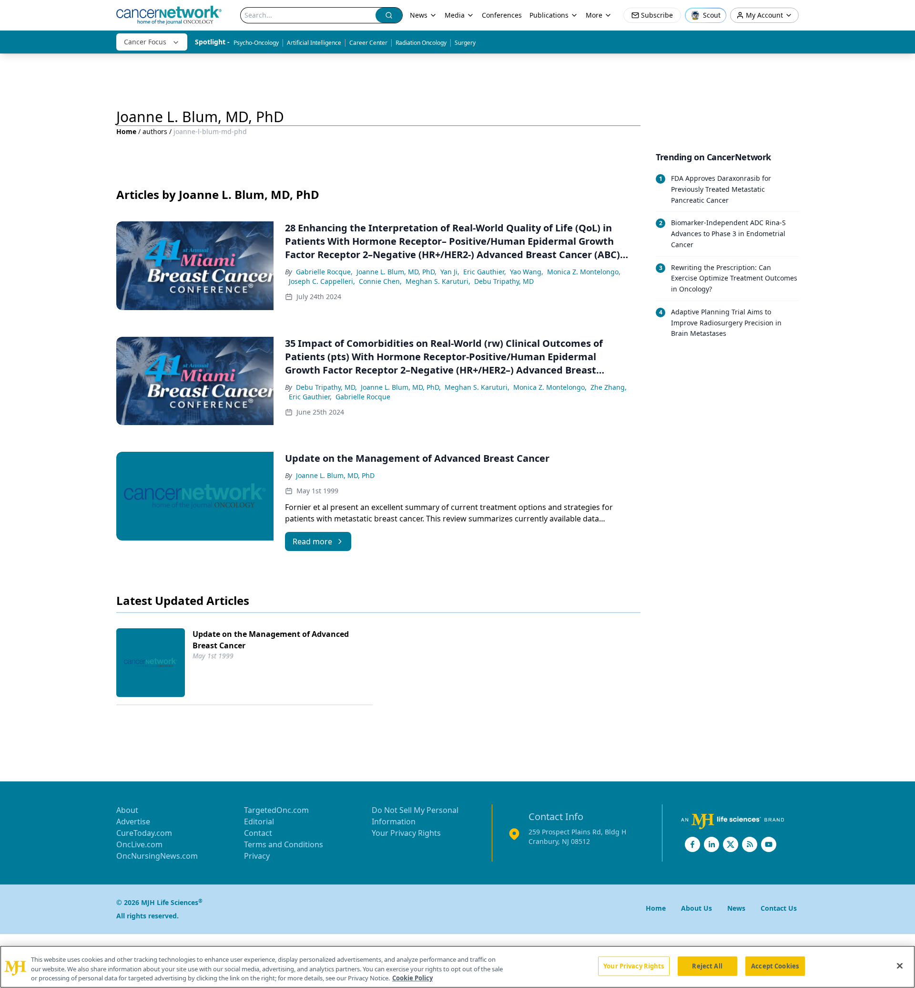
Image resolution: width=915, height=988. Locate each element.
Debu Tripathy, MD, (326, 387)
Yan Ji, (449, 271)
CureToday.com (144, 833)
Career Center (368, 43)
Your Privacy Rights (406, 833)
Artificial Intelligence (314, 43)
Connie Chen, (380, 281)
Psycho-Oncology (256, 43)
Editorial (259, 821)
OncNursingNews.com (157, 856)
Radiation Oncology (421, 43)
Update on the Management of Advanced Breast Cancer (271, 640)
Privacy (257, 856)
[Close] (899, 965)
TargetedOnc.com (276, 810)
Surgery (465, 43)
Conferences (502, 15)
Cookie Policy (412, 978)
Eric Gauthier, (484, 271)
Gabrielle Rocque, (324, 271)
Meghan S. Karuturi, (438, 281)
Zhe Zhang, (608, 387)
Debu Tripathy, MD (504, 281)
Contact (258, 833)
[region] (457, 967)
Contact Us (779, 908)
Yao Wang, (526, 271)
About (127, 810)
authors (154, 131)
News (418, 15)
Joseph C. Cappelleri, (322, 281)
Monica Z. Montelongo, (583, 271)
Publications (549, 15)
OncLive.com (139, 844)
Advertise (133, 821)
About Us (696, 908)
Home (126, 131)
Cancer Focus (145, 41)
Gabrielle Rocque (363, 396)
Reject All (707, 965)
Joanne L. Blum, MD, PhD (335, 475)
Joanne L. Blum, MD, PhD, (396, 271)
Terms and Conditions (283, 844)
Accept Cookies (775, 965)
